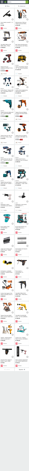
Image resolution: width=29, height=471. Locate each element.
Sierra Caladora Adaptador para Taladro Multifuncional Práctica (21, 361)
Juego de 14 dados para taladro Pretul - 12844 (6, 249)
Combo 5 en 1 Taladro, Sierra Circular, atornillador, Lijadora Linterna (21, 339)
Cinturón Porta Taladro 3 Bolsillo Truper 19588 (6, 360)
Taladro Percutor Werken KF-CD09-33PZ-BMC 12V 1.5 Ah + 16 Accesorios (21, 137)
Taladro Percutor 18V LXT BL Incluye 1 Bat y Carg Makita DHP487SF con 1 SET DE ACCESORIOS (6, 137)
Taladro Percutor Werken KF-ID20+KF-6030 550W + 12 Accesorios (21, 113)
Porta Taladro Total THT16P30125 (5, 227)
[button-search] (27, 2)
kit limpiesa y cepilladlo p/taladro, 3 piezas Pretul (6, 271)
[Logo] (5, 2)
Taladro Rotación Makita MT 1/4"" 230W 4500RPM (7, 113)
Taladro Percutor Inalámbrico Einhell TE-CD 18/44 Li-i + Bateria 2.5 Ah (7, 68)
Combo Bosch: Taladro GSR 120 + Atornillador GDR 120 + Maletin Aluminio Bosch (7, 91)
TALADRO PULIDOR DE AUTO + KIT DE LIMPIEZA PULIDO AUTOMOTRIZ (21, 316)
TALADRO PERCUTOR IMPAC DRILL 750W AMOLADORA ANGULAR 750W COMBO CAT (6, 46)
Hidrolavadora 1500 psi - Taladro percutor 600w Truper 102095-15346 (21, 23)
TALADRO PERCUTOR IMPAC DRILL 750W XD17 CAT (21, 294)
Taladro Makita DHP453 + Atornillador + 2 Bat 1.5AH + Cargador (21, 183)
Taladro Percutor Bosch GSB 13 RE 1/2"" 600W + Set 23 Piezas (6, 183)
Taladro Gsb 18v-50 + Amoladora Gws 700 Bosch (21, 159)
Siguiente (21, 369)
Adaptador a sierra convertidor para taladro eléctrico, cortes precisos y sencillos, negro (7, 206)
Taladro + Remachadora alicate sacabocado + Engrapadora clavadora (6, 339)
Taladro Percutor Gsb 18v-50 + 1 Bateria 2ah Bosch (7, 159)
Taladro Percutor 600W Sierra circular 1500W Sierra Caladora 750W (7, 316)
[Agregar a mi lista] (13, 19)
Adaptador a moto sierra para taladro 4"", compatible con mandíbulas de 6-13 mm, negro (21, 206)
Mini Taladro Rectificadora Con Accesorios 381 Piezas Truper (21, 46)
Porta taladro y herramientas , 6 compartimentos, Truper (20, 272)
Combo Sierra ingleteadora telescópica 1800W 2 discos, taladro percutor (21, 91)
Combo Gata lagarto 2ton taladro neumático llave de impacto (7, 294)
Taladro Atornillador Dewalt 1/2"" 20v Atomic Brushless (21, 67)
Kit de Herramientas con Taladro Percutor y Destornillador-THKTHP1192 (21, 228)
